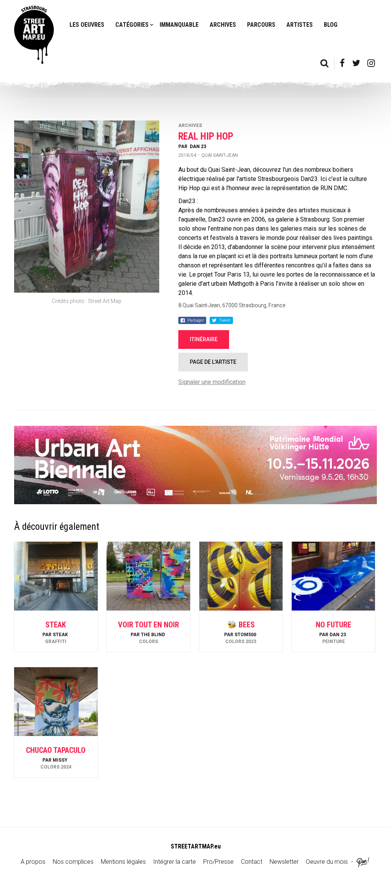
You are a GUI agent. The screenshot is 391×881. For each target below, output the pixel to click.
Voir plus (56, 631)
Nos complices (73, 861)
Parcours (261, 24)
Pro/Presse (218, 861)
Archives (223, 24)
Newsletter (284, 861)
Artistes (299, 24)
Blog (331, 24)
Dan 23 (198, 146)
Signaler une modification (212, 382)
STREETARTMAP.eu (196, 846)
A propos (33, 861)
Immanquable (179, 24)
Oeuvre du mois (327, 861)
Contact (251, 861)
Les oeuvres (86, 24)
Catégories (132, 24)
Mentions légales (123, 861)
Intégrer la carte (174, 861)
